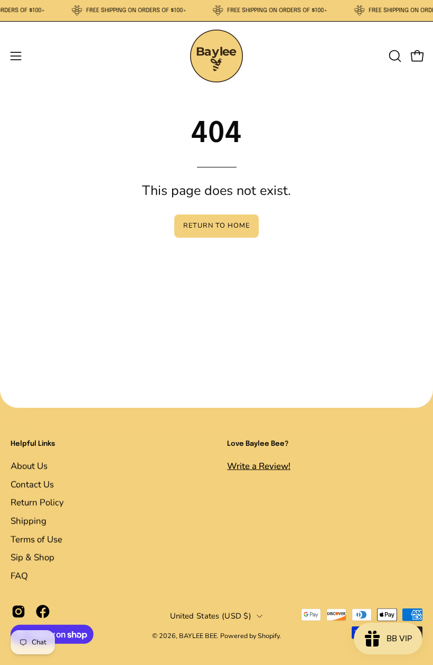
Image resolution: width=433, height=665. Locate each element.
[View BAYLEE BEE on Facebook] (43, 612)
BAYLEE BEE (198, 635)
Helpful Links (33, 444)
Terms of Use (36, 539)
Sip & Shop (32, 557)
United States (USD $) (210, 616)
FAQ (19, 575)
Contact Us (32, 484)
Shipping (28, 520)
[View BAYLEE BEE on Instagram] (18, 612)
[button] (394, 56)
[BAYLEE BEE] (216, 56)
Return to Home (216, 225)
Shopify (268, 635)
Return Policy (37, 503)
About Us (29, 466)
